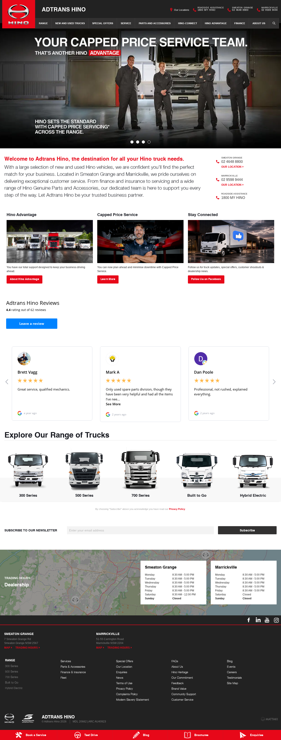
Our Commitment (182, 677)
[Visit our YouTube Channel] (267, 620)
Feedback (177, 683)
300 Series (11, 666)
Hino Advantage (216, 23)
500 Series (11, 671)
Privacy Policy (177, 509)
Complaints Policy (127, 694)
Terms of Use (124, 683)
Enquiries (121, 672)
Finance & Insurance (73, 672)
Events (231, 666)
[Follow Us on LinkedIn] (258, 620)
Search (274, 23)
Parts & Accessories (73, 666)
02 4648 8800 (242, 9)
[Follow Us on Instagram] (276, 620)
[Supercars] (28, 719)
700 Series (11, 677)
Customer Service (182, 699)
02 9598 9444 (269, 9)
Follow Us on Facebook (206, 279)
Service (126, 23)
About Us (258, 23)
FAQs (174, 661)
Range (43, 23)
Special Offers (102, 23)
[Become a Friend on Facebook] (248, 620)
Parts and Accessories (155, 23)
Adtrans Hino (64, 9)
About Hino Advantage (24, 279)
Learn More (108, 279)
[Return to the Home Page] (10, 719)
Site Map (232, 683)
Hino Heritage (179, 672)
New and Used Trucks (70, 23)
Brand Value (178, 688)
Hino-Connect (187, 23)
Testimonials (234, 677)
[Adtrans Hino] (18, 14)
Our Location (231, 166)
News (119, 677)
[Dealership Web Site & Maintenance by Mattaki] (269, 719)
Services (66, 661)
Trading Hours (26, 647)
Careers (232, 672)
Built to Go (11, 682)
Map (7, 647)
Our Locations (181, 10)
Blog (229, 661)
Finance (239, 23)
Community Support (183, 694)
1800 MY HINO (211, 9)
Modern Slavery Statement (132, 699)
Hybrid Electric (14, 688)
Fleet (64, 677)
